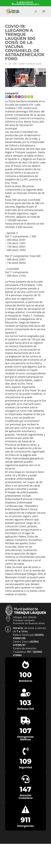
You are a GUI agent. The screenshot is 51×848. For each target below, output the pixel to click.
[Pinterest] (19, 96)
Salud (38, 63)
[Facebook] (6, 96)
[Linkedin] (16, 96)
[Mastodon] (22, 96)
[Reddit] (13, 96)
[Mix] (25, 96)
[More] (31, 96)
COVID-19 (23, 63)
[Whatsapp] (28, 96)
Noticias (31, 63)
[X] (9, 96)
